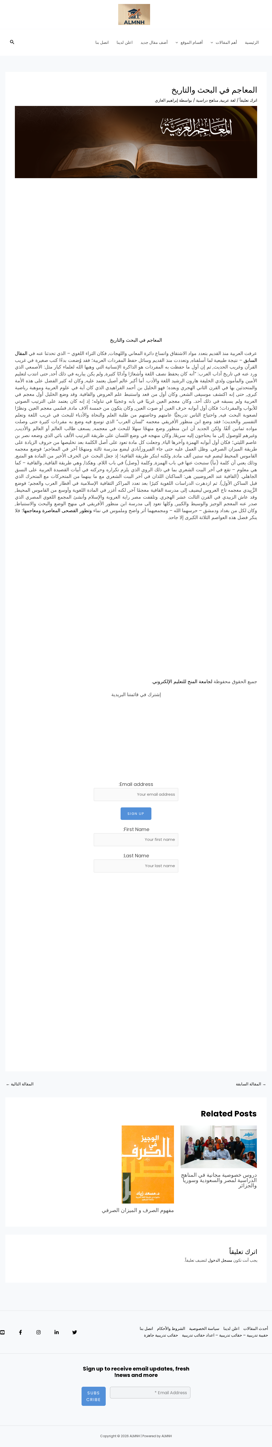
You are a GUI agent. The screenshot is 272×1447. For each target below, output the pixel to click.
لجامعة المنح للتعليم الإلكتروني (182, 681)
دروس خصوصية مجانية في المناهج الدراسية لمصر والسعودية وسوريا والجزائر (219, 1180)
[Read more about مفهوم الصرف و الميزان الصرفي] (148, 1164)
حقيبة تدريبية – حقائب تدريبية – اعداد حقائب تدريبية (225, 1335)
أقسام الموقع (192, 42)
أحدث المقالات (255, 1328)
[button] (213, 42)
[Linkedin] (56, 1332)
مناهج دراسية (207, 100)
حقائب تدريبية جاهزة (161, 1335)
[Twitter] (74, 1332)
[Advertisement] (136, 223)
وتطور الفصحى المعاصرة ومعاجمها (57, 510)
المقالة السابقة (251, 1084)
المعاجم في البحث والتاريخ (136, 340)
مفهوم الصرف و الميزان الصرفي (138, 1210)
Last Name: (136, 855)
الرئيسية (252, 42)
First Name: (136, 829)
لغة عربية (228, 100)
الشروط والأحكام (171, 1328)
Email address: (136, 784)
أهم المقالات (226, 42)
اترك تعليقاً (248, 100)
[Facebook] (20, 1332)
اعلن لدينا (125, 42)
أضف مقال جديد (154, 42)
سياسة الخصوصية (204, 1328)
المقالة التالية (19, 1084)
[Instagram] (38, 1332)
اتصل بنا (102, 42)
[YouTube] (2, 1332)
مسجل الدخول (220, 1260)
